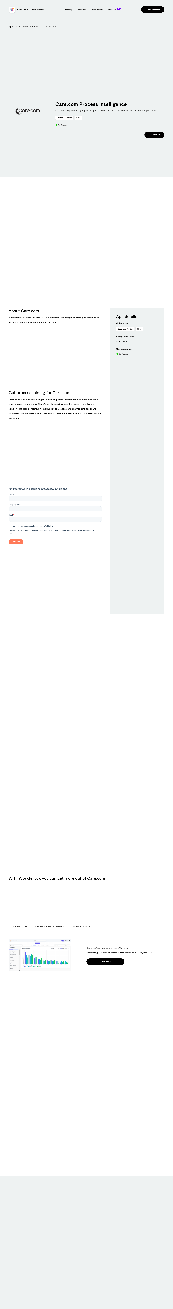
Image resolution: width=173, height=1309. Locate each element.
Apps (11, 26)
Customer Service (64, 117)
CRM (78, 117)
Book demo (105, 961)
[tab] (20, 926)
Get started (154, 135)
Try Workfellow (153, 9)
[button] (30, 26)
